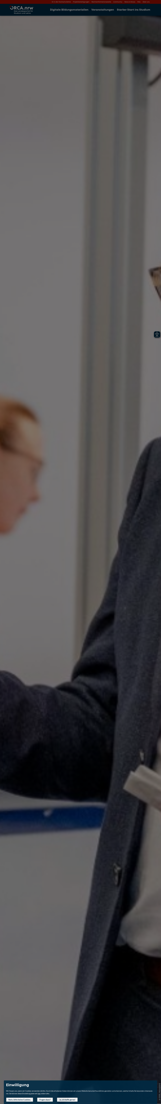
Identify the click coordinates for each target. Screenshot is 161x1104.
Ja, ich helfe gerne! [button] (67, 1099)
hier (39, 1093)
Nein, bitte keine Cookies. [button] (19, 1099)
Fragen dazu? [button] (45, 1099)
